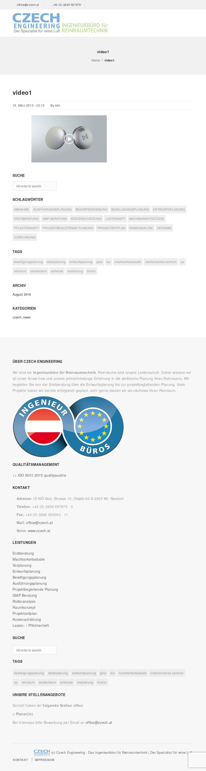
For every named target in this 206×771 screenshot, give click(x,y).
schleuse (57, 271)
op (182, 262)
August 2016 (22, 294)
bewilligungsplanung (28, 262)
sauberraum (38, 271)
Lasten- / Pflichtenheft (31, 625)
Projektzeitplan (25, 613)
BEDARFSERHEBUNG (91, 209)
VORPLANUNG (24, 237)
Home (95, 60)
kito (58, 105)
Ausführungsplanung (30, 583)
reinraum (20, 271)
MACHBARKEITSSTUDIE (146, 218)
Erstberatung (23, 553)
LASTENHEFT (115, 218)
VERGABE (164, 228)
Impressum (45, 759)
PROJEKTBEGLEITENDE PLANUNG (68, 228)
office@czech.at (28, 5)
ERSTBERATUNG (26, 218)
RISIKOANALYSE (141, 228)
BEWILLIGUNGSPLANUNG (130, 209)
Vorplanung (22, 565)
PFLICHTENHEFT (26, 228)
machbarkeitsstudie (128, 262)
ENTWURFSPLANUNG (169, 209)
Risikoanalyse (24, 601)
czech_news (22, 317)
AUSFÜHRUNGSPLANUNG (52, 209)
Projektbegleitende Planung (35, 589)
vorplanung (75, 271)
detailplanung (56, 262)
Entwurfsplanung (26, 571)
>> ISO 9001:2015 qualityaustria (39, 475)
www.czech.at (39, 530)
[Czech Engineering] (60, 23)
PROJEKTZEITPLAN (111, 228)
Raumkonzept (24, 607)
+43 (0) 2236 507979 (67, 5)
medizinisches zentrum (161, 262)
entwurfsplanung (81, 262)
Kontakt (20, 759)
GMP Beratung (25, 595)
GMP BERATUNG (55, 218)
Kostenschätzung (27, 619)
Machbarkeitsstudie (29, 559)
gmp (99, 262)
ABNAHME (21, 209)
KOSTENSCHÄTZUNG (86, 218)
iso (109, 262)
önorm (91, 271)
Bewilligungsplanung (29, 577)
